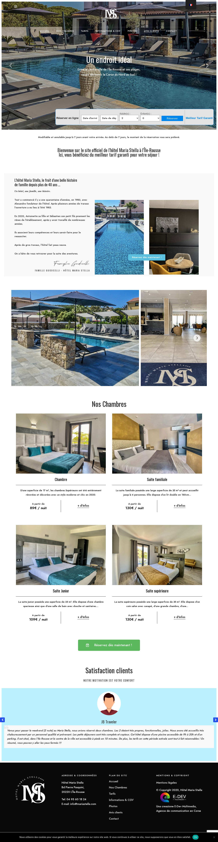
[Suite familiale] (157, 444)
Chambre (61, 479)
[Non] (214, 837)
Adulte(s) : (125, 113)
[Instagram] (15, 7)
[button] (215, 719)
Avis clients (151, 31)
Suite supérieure (157, 591)
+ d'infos (83, 506)
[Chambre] (61, 444)
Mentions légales (166, 783)
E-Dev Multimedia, (185, 806)
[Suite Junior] (61, 555)
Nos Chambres (65, 31)
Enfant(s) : (145, 113)
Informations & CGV (108, 31)
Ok (195, 837)
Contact (171, 31)
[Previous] (21, 338)
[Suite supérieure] (157, 555)
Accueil (44, 31)
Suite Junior (61, 591)
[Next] (196, 338)
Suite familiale (157, 479)
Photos (132, 31)
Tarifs (84, 31)
